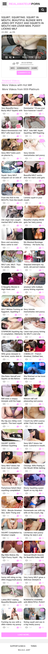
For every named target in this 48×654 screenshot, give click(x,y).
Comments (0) (24, 73)
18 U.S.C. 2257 (24, 650)
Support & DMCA (17, 646)
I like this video (14, 63)
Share (34, 68)
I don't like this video (17, 63)
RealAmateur (24, 4)
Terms (34, 646)
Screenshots (23, 68)
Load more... (24, 634)
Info (12, 68)
